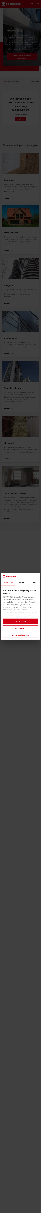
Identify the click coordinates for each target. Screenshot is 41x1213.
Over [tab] (34, 582)
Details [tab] (21, 582)
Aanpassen (19, 628)
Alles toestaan (20, 621)
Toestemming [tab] (8, 582)
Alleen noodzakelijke (20, 635)
